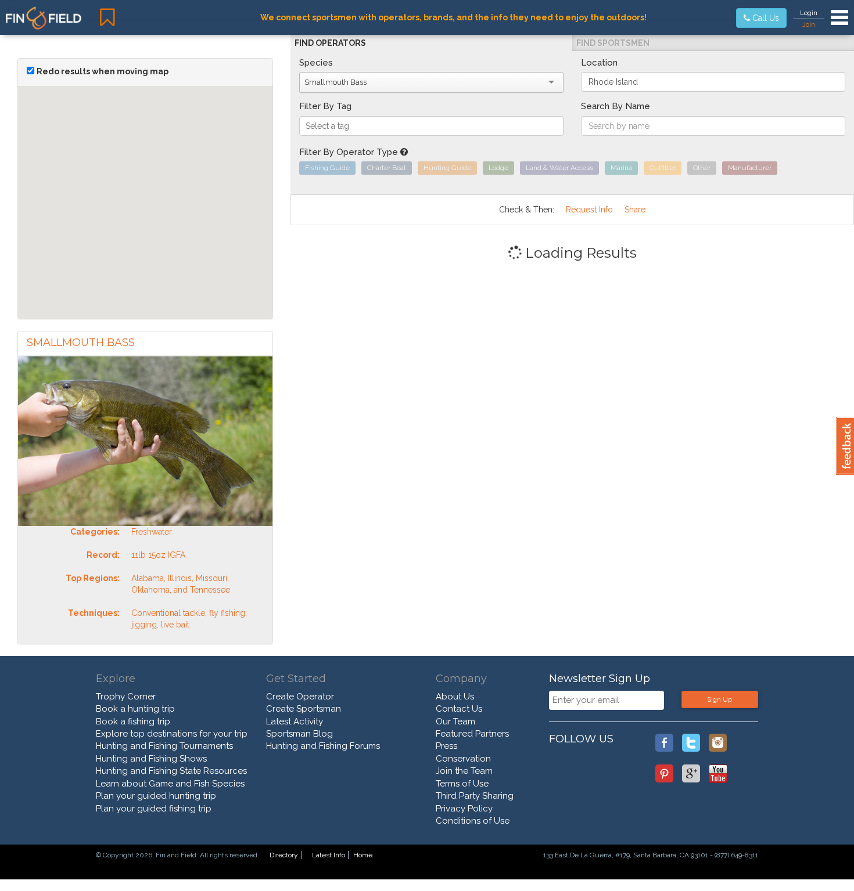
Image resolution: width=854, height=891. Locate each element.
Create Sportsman (303, 709)
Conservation (463, 758)
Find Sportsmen (613, 43)
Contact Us (459, 709)
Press (446, 746)
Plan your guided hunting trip (156, 796)
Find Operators (330, 43)
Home (362, 855)
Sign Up (719, 699)
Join (808, 24)
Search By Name (615, 106)
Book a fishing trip (133, 721)
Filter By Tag (325, 106)
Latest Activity (294, 721)
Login (808, 13)
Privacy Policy (464, 808)
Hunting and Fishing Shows (151, 758)
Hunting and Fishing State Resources (171, 771)
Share (635, 209)
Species (316, 62)
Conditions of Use (472, 821)
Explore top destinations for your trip (171, 733)
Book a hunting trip (135, 709)
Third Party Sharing (475, 796)
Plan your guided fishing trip (153, 808)
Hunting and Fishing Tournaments (164, 746)
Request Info (589, 209)
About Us (455, 696)
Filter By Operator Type (349, 152)
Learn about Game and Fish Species (170, 783)
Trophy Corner (126, 696)
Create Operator (300, 696)
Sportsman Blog (299, 733)
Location (599, 62)
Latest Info (328, 855)
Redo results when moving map (102, 71)
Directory (284, 855)
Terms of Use (462, 783)
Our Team (455, 721)
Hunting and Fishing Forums (323, 746)
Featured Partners (472, 733)
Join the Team (464, 771)
